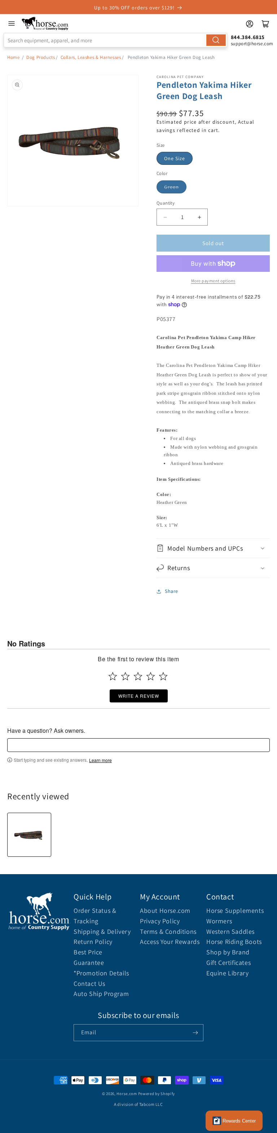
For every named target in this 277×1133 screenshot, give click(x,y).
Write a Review (138, 696)
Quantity (166, 203)
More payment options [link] (213, 280)
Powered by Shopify (156, 1093)
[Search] (216, 40)
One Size (174, 158)
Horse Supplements (235, 910)
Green (171, 187)
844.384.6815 (248, 37)
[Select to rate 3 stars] (138, 676)
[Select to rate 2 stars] (125, 676)
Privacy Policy (160, 921)
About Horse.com (165, 910)
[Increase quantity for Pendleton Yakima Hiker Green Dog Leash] (199, 217)
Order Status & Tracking (95, 915)
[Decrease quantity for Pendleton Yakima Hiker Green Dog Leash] (165, 217)
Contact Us (89, 983)
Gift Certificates (228, 962)
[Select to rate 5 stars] (163, 676)
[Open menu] (11, 23)
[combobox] (115, 40)
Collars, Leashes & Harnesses (91, 57)
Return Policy (93, 941)
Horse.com (126, 1093)
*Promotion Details (101, 973)
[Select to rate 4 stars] (150, 676)
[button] (213, 548)
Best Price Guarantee (89, 957)
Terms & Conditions (168, 931)
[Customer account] (250, 24)
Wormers (219, 921)
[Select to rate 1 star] (112, 676)
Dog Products (40, 57)
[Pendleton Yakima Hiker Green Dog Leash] (29, 835)
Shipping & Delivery (102, 931)
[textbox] (138, 745)
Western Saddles (230, 931)
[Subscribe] (195, 1032)
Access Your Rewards (169, 941)
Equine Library (227, 973)
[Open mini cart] (265, 24)
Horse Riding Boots (234, 941)
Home (13, 57)
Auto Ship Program (101, 993)
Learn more (100, 760)
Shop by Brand (228, 952)
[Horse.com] (45, 23)
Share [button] (171, 591)
